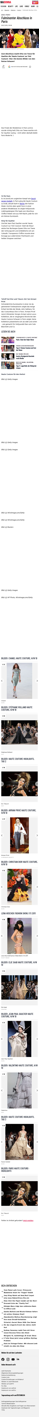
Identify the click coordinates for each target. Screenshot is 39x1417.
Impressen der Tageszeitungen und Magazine (15, 1408)
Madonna (13, 10)
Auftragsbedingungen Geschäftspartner (13, 1401)
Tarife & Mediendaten (8, 1404)
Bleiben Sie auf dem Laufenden (11, 1353)
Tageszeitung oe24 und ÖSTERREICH (13, 1395)
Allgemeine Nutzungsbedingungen (12, 1373)
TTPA (3, 1410)
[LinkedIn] (18, 1359)
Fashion (3, 6)
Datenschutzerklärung (8, 1375)
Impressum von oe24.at (8, 1388)
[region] (19, 683)
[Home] (2, 10)
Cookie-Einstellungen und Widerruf (12, 1379)
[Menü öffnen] (37, 6)
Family (27, 6)
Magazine (7, 10)
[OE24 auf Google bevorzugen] (30, 67)
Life (16, 6)
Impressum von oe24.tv (8, 1390)
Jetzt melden (28, 1220)
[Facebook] (2, 1359)
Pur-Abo (4, 1386)
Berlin (22, 203)
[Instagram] (8, 1359)
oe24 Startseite (6, 1371)
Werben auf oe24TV (7, 1384)
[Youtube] (13, 1359)
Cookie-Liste (5, 1377)
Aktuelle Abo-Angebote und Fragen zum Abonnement (18, 1406)
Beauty (10, 6)
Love (21, 6)
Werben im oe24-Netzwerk (9, 1382)
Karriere (34, 6)
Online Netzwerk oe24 (8, 1365)
